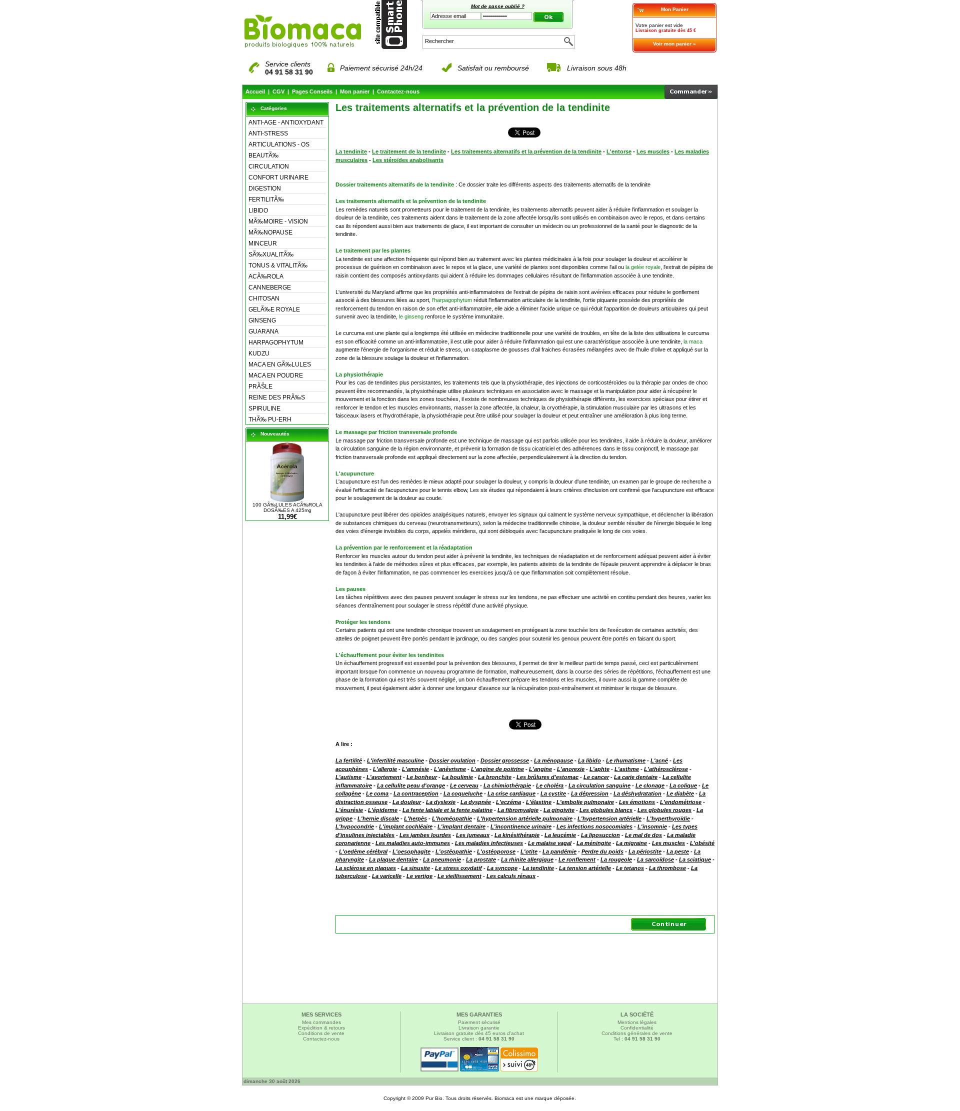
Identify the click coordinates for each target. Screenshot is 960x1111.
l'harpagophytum (452, 300)
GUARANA (263, 331)
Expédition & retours (321, 1027)
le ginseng (411, 317)
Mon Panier (674, 9)
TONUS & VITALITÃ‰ (278, 265)
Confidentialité (637, 1027)
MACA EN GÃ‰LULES (279, 364)
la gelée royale (643, 267)
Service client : (479, 1039)
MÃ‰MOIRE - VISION (278, 221)
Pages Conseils (312, 91)
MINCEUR (262, 243)
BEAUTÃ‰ (263, 155)
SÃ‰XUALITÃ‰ (271, 254)
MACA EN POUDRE (275, 375)
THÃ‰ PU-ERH (270, 419)
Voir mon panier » (674, 43)
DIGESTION (264, 188)
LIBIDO (258, 210)
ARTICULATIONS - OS (279, 144)
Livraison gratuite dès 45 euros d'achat (479, 1033)
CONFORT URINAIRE (278, 177)
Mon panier (355, 91)
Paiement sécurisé (479, 1022)
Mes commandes (321, 1022)
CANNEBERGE (269, 287)
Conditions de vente (321, 1033)
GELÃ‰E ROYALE (274, 309)
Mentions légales (637, 1022)
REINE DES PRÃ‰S (276, 397)
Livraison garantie (479, 1027)
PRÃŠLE (260, 386)
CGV (278, 91)
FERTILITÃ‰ (266, 199)
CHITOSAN (264, 298)
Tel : (637, 1039)
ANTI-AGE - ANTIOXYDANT (286, 122)
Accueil (255, 91)
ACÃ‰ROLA (266, 276)
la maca (693, 341)
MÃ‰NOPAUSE (270, 232)
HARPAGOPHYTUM (276, 342)
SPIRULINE (264, 408)
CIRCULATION (268, 166)
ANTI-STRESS (268, 133)
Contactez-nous (398, 91)
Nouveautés (275, 433)
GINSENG (262, 320)
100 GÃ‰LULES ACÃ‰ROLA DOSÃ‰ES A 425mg (287, 507)
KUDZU (259, 353)
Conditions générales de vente (637, 1033)
